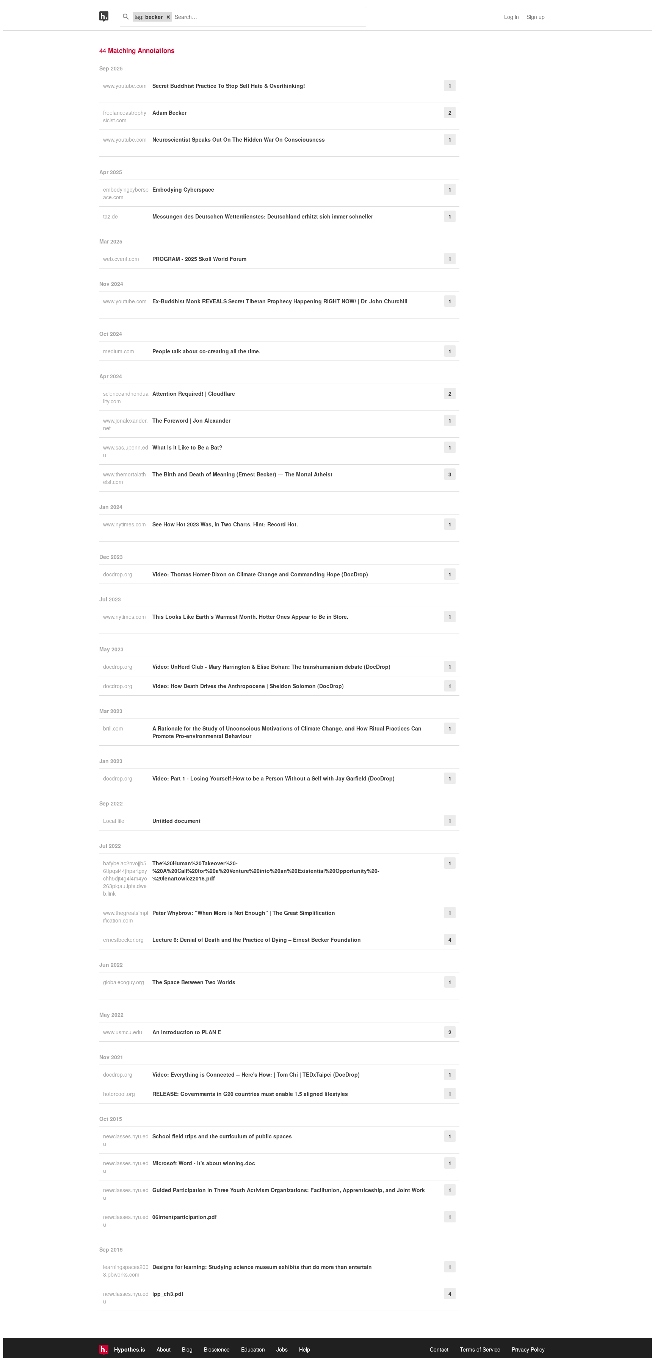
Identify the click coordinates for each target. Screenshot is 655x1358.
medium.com (119, 351)
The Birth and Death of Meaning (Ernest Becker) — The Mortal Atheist (242, 474)
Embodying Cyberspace (183, 189)
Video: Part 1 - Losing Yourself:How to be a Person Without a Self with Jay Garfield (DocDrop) (273, 778)
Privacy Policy (528, 1349)
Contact (439, 1349)
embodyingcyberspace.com (126, 193)
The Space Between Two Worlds (193, 982)
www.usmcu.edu (123, 1032)
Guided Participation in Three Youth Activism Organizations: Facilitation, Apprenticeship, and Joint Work (288, 1190)
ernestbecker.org (124, 939)
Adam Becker (169, 112)
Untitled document (176, 820)
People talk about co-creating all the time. (206, 351)
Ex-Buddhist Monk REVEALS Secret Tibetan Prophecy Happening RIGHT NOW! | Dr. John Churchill (279, 301)
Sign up (536, 16)
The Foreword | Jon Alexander (191, 420)
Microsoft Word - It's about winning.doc (203, 1163)
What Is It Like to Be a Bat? (187, 447)
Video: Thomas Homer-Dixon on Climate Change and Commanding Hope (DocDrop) (260, 574)
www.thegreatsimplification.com (125, 916)
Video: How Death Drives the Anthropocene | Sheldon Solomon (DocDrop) (248, 686)
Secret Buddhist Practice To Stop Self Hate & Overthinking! (228, 85)
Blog (187, 1349)
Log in (511, 16)
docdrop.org (118, 574)
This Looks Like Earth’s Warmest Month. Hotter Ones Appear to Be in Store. (250, 616)
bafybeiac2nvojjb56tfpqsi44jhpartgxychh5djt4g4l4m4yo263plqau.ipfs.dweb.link (125, 878)
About (164, 1349)
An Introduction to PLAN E (186, 1032)
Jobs (282, 1349)
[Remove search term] (168, 17)
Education (253, 1349)
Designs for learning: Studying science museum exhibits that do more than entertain (262, 1267)
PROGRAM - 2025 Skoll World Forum (199, 258)
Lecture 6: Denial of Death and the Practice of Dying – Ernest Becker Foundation (256, 939)
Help (304, 1349)
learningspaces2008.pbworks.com (126, 1270)
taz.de (111, 216)
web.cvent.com (122, 258)
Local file (114, 820)
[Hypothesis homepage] (109, 17)
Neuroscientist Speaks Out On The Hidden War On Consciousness (238, 139)
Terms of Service (480, 1349)
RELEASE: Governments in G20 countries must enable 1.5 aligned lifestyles (250, 1093)
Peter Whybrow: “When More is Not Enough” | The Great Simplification (243, 912)
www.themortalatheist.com (124, 477)
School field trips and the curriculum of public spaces (222, 1136)
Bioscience (217, 1349)
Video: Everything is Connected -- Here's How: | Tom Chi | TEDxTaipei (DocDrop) (256, 1074)
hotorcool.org (119, 1093)
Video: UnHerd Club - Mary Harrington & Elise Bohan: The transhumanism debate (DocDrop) (271, 666)
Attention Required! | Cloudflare (193, 393)
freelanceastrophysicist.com (124, 116)
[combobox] (266, 16)
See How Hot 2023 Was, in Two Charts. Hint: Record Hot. (225, 524)
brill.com (114, 728)
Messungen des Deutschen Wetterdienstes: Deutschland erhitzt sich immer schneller (262, 216)
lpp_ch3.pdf (167, 1293)
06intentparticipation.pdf (184, 1217)
